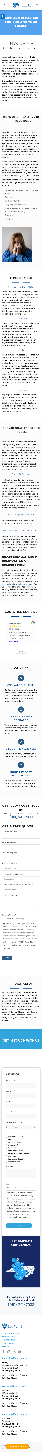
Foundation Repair (15, 1159)
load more (21, 651)
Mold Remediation (15, 1151)
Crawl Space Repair (11, 1333)
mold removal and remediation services (20, 582)
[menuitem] (37, 5)
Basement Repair (9, 1336)
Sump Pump (13, 1156)
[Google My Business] (19, 1351)
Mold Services (8, 1340)
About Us (6, 1346)
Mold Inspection (14, 1139)
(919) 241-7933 (21, 817)
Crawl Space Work (15, 1137)
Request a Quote (18, 1446)
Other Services (14, 1162)
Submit (7, 958)
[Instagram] (8, 1351)
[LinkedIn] (14, 1351)
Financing (12, 1148)
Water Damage (14, 1142)
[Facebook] (3, 1351)
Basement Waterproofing (18, 1153)
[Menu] (37, 5)
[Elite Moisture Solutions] (22, 5)
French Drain (13, 1145)
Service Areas (8, 1343)
